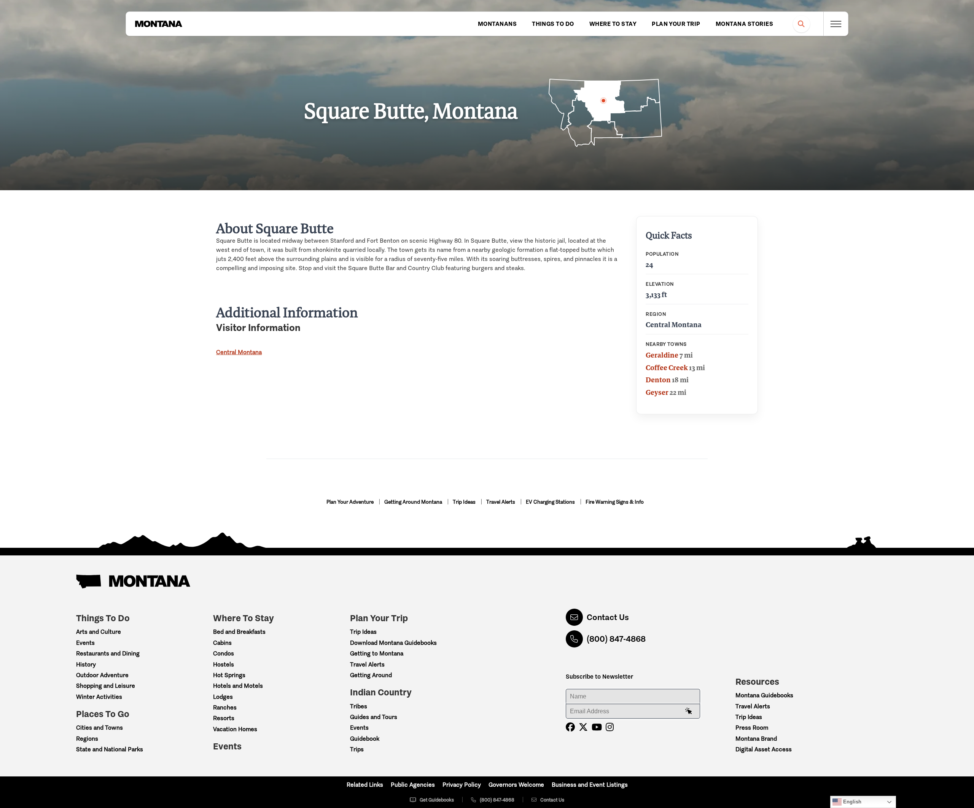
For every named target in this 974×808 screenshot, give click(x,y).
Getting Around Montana (413, 502)
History (86, 664)
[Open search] (801, 23)
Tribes (358, 706)
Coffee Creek (667, 367)
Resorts (223, 718)
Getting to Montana (376, 653)
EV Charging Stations (551, 502)
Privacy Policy (461, 784)
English (851, 802)
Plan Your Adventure (350, 502)
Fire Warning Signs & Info (615, 502)
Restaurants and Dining (108, 653)
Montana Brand (756, 738)
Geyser (657, 392)
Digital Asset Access (763, 749)
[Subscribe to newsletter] (688, 711)
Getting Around (371, 675)
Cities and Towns (99, 727)
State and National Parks (109, 749)
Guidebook (364, 738)
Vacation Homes (235, 729)
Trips (357, 749)
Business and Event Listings (590, 784)
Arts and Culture (98, 631)
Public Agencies (413, 784)
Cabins (222, 642)
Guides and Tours (373, 717)
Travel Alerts (501, 502)
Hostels (223, 664)
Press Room (751, 727)
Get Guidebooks (437, 800)
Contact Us (608, 617)
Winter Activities (99, 696)
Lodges (223, 696)
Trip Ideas (465, 502)
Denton (658, 379)
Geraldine (662, 355)
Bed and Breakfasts (239, 631)
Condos (223, 653)
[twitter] (583, 727)
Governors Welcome (516, 784)
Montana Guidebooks (764, 695)
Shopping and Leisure (105, 685)
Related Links (365, 784)
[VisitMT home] (158, 24)
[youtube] (597, 727)
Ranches (225, 707)
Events (85, 642)
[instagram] (610, 727)
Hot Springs (229, 675)
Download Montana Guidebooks (393, 642)
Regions (87, 738)
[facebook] (570, 727)
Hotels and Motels (238, 685)
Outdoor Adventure (102, 675)
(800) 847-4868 (616, 639)
